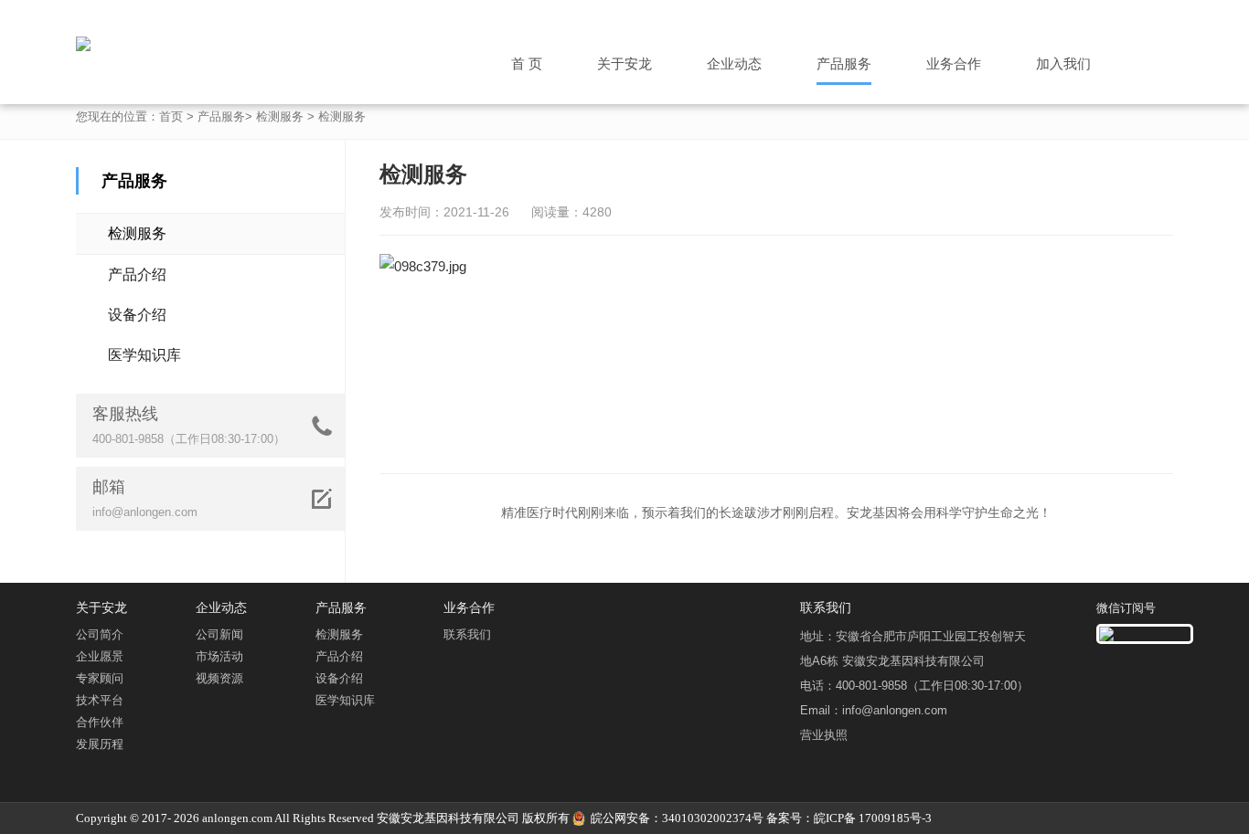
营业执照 (824, 735)
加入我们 (1063, 63)
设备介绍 (137, 314)
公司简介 (99, 634)
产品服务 (844, 63)
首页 (171, 116)
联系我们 (467, 634)
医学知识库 (144, 355)
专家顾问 (99, 678)
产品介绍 (137, 274)
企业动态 (734, 63)
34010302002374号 (712, 818)
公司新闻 (219, 634)
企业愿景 (99, 656)
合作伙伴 (99, 722)
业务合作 (953, 63)
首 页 (526, 63)
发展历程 (99, 744)
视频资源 (219, 678)
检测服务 (280, 116)
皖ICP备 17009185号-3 (873, 818)
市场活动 (219, 656)
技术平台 (99, 700)
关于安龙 (624, 63)
